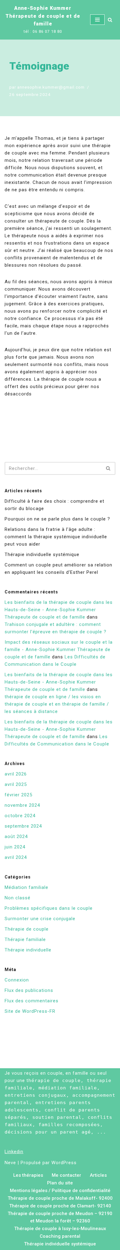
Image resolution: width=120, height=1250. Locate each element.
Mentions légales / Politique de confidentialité (60, 1190)
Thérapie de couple (27, 929)
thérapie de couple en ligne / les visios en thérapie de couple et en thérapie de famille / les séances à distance (57, 704)
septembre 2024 (23, 826)
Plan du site (60, 1183)
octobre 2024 (20, 815)
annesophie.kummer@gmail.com (51, 87)
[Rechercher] (110, 19)
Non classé (17, 898)
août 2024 (16, 836)
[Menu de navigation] (97, 19)
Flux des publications (29, 990)
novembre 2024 (22, 805)
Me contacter (66, 1175)
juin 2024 (15, 847)
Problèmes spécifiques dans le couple (49, 908)
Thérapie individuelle (28, 950)
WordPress (64, 1162)
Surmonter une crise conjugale (40, 918)
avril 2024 (16, 857)
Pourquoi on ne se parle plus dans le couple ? (57, 519)
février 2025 (18, 795)
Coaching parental (60, 1236)
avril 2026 (16, 774)
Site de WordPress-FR (30, 1011)
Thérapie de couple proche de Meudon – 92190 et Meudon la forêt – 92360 (60, 1217)
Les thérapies (28, 1175)
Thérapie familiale (25, 939)
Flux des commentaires (31, 1001)
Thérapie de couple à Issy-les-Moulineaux (60, 1228)
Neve (10, 1162)
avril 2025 (16, 784)
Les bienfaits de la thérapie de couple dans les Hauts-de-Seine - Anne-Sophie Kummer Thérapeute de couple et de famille (59, 610)
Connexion (17, 980)
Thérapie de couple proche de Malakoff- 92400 (60, 1198)
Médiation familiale (26, 887)
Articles (98, 1175)
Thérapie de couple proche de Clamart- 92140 (60, 1206)
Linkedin (14, 1151)
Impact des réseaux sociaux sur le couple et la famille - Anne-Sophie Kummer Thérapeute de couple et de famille (59, 649)
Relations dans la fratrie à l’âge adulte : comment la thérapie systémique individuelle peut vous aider (56, 537)
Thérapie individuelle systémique (42, 554)
